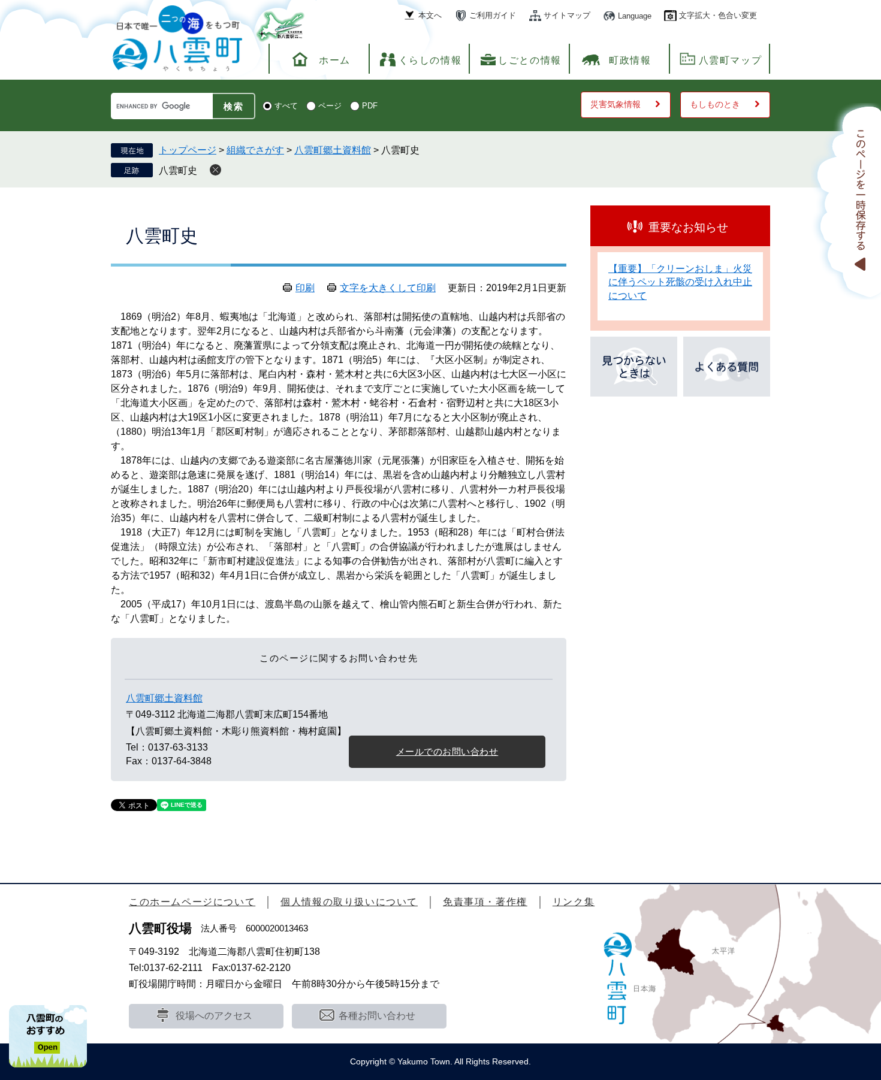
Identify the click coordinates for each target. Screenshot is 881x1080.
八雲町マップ (730, 60)
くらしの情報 (430, 60)
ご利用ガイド (492, 15)
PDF (370, 105)
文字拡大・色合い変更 (718, 15)
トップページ (187, 150)
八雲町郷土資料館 (332, 150)
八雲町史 (178, 170)
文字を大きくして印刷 (388, 288)
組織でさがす (255, 150)
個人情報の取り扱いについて (349, 902)
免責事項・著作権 (485, 902)
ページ (330, 105)
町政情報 (630, 60)
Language (634, 15)
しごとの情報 (530, 60)
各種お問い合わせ (377, 1016)
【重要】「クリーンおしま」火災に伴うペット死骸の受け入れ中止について (680, 282)
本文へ (430, 15)
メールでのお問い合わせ (447, 751)
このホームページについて (192, 902)
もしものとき (715, 104)
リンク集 (574, 902)
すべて (286, 105)
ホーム (335, 60)
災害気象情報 (615, 104)
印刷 (305, 288)
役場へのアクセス (214, 1016)
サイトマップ (567, 15)
